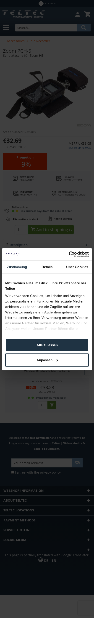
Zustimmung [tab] (17, 267)
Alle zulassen (47, 345)
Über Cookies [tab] (77, 267)
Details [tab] (47, 267)
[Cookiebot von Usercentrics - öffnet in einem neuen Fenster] (69, 254)
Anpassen (44, 360)
